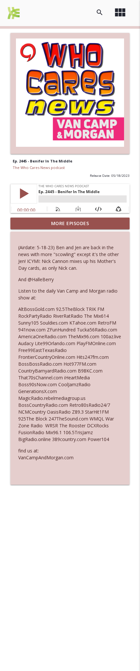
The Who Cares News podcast (39, 167)
